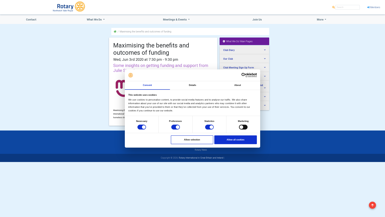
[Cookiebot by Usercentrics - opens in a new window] (244, 75)
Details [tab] (192, 85)
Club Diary (229, 50)
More (320, 19)
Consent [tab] (147, 85)
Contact (31, 19)
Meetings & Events (175, 19)
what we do (94, 19)
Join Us (257, 19)
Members (375, 7)
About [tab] (237, 85)
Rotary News (201, 149)
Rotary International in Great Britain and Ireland (200, 157)
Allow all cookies (235, 139)
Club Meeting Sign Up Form (238, 67)
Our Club (228, 58)
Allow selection (192, 139)
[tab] (244, 50)
